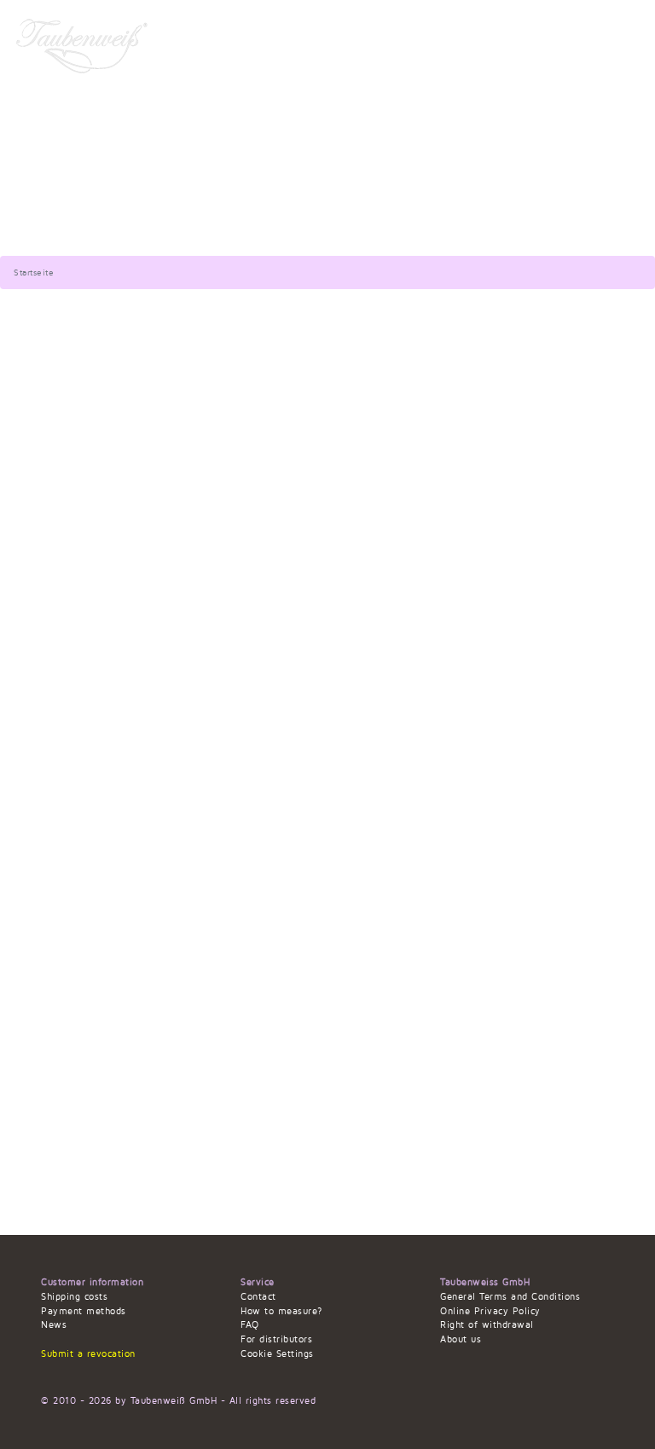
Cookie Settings (277, 1353)
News (54, 1324)
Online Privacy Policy (490, 1311)
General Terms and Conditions (510, 1296)
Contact (258, 1296)
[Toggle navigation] (621, 45)
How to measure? (281, 1311)
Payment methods (83, 1311)
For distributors (276, 1339)
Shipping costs (74, 1296)
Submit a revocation (88, 1353)
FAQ (250, 1324)
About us (460, 1339)
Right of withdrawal (487, 1324)
